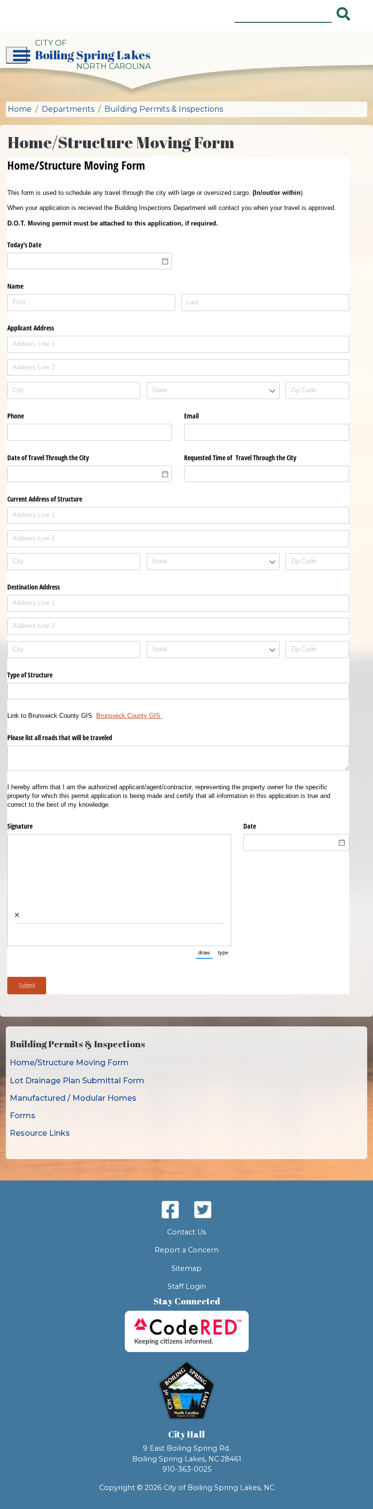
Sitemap (186, 1268)
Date (249, 826)
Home (20, 109)
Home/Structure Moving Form (69, 1062)
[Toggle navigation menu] (16, 55)
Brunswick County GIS (129, 715)
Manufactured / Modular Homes (73, 1098)
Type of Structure (29, 674)
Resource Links (40, 1133)
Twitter (202, 1209)
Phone (15, 415)
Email (191, 415)
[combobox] (213, 390)
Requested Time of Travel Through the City (240, 457)
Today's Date (24, 244)
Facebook (170, 1209)
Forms (22, 1115)
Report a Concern (186, 1250)
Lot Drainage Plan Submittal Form (77, 1080)
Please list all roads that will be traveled (60, 737)
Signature (20, 826)
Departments (68, 109)
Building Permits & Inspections (163, 109)
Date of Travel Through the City (48, 457)
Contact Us (186, 1232)
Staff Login (187, 1286)
